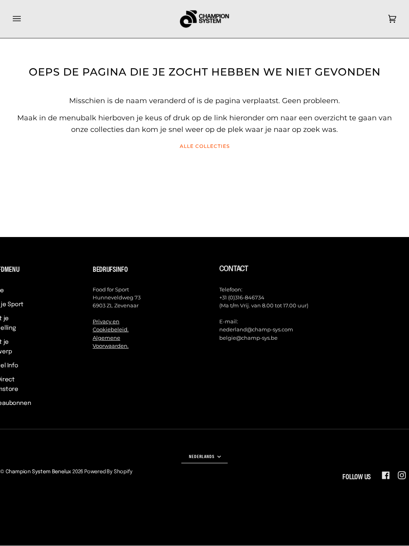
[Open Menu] (25, 19)
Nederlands (202, 456)
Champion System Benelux (38, 471)
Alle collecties (205, 146)
